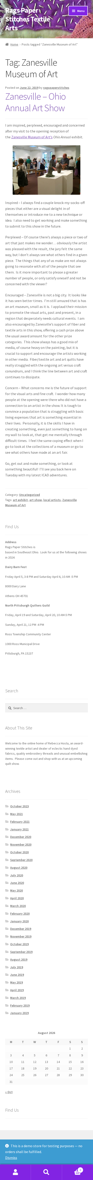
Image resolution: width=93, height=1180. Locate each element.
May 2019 (16, 982)
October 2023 (19, 806)
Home (14, 44)
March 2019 (18, 998)
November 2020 (20, 844)
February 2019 (20, 1005)
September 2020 (21, 860)
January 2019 (19, 1013)
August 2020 (18, 868)
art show (35, 500)
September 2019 (21, 952)
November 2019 (20, 936)
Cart (71, 1168)
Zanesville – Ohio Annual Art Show (35, 102)
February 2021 (20, 822)
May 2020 (16, 890)
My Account (15, 1172)
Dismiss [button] (11, 1157)
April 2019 (17, 990)
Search (46, 1172)
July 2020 (16, 875)
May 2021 (16, 814)
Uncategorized (29, 495)
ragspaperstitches (56, 88)
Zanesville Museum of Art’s (32, 137)
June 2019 (17, 975)
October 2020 (19, 852)
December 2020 (20, 837)
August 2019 (18, 959)
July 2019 (16, 967)
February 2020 (20, 913)
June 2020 (17, 883)
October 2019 (19, 944)
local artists (52, 500)
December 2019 (20, 929)
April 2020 (17, 898)
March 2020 (18, 906)
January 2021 (19, 829)
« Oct (9, 1092)
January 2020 (19, 921)
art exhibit (20, 500)
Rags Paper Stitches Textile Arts (27, 19)
